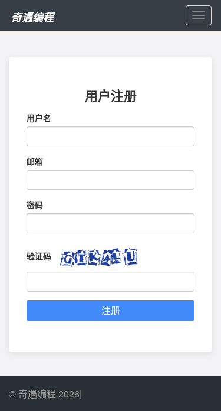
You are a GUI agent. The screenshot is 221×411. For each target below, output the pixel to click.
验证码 (39, 256)
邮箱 (35, 161)
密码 (35, 204)
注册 (110, 310)
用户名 (39, 117)
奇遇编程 (32, 17)
